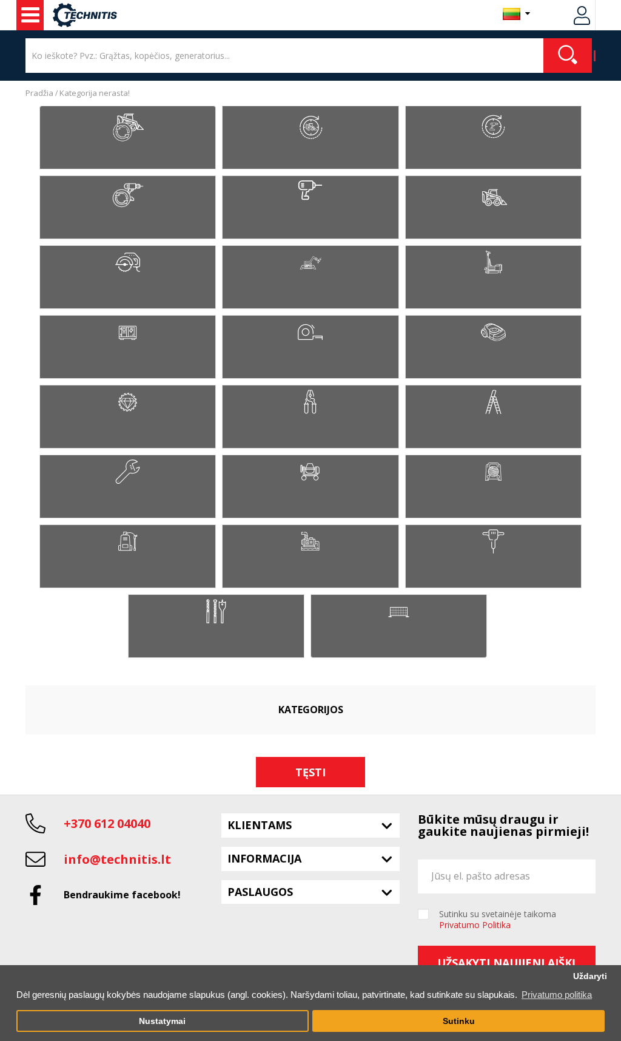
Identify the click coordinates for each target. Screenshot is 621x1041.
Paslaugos (260, 891)
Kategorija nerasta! (94, 92)
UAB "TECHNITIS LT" (30, 15)
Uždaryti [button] (590, 976)
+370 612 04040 (107, 823)
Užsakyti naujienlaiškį (506, 962)
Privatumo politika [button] (557, 994)
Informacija (264, 858)
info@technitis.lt (117, 859)
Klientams (259, 825)
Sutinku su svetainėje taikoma (497, 920)
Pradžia (39, 92)
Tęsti (310, 772)
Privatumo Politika (475, 925)
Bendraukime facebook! (122, 894)
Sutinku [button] (459, 1021)
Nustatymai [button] (162, 1021)
